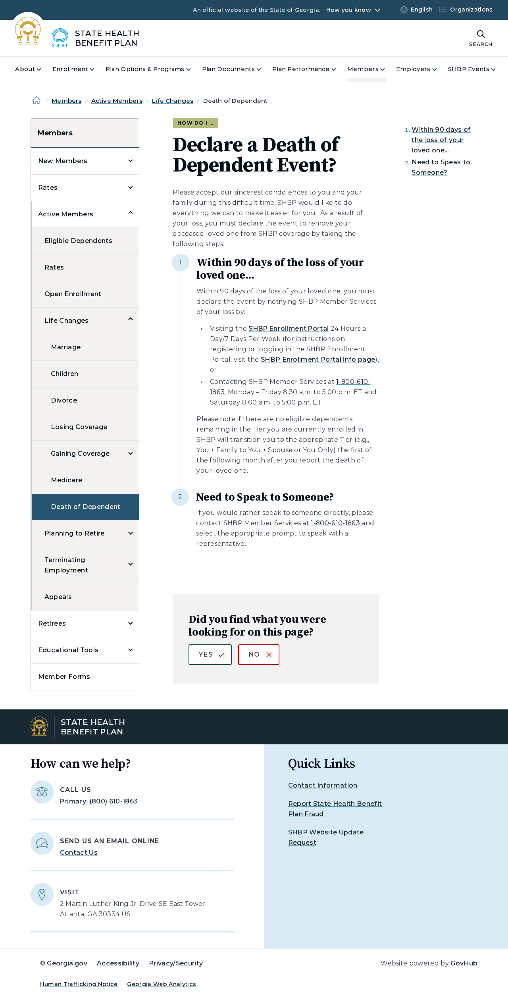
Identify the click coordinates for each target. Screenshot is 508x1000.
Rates (48, 187)
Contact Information (323, 785)
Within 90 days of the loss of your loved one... (441, 140)
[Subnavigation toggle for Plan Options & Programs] (193, 69)
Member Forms (64, 676)
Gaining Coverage (80, 453)
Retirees (52, 623)
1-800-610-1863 (336, 523)
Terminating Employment (66, 565)
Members (66, 100)
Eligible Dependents (78, 241)
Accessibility (118, 963)
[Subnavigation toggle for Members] (387, 69)
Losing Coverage (79, 427)
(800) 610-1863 (114, 801)
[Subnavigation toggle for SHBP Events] (498, 69)
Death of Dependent (86, 507)
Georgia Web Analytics (161, 984)
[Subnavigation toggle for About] (43, 69)
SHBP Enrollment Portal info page (318, 359)
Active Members (116, 100)
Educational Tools (68, 650)
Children (65, 374)
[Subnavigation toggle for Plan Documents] (263, 69)
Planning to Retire (74, 533)
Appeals (58, 597)
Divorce (64, 400)
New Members (63, 161)
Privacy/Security (176, 963)
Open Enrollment (73, 294)
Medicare (67, 480)
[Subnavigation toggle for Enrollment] (97, 69)
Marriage (66, 347)
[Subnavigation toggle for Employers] (439, 69)
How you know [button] (348, 10)
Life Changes (172, 100)
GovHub (463, 963)
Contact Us (79, 852)
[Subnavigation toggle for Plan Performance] (338, 69)
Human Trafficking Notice (79, 984)
